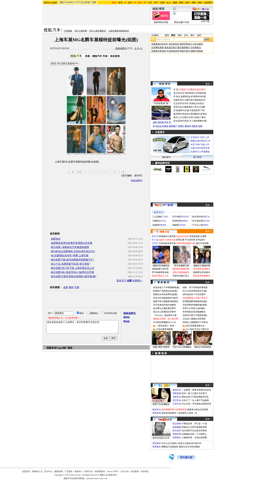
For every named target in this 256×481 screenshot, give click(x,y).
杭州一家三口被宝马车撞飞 (194, 393)
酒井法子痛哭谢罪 (202, 347)
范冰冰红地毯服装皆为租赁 (165, 298)
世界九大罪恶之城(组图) (194, 308)
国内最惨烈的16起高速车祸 (174, 409)
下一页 (121, 171)
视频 (175, 2)
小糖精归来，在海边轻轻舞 (194, 437)
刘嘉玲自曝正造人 (181, 276)
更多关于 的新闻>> (130, 280)
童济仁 (176, 117)
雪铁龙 (194, 126)
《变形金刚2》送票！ (166, 325)
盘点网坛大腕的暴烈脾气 (164, 308)
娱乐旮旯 (177, 430)
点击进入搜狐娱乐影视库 (194, 319)
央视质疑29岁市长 (159, 44)
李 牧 (175, 110)
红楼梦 (203, 236)
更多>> (208, 84)
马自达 (158, 126)
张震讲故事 (194, 236)
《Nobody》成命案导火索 (165, 315)
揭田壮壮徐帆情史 (161, 265)
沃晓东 (176, 100)
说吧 (199, 35)
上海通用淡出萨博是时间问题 (192, 96)
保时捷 (160, 122)
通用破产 (173, 126)
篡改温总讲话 (170, 47)
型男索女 (177, 437)
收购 (200, 126)
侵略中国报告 (197, 51)
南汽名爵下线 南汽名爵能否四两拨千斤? (72, 259)
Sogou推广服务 (64, 348)
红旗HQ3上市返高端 (200, 151)
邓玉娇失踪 (174, 44)
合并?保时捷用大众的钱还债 (193, 93)
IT (145, 2)
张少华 (176, 93)
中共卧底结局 (172, 51)
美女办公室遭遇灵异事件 (164, 312)
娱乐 (130, 2)
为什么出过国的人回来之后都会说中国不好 (181, 443)
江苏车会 (177, 404)
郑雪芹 (176, 107)
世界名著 (180, 240)
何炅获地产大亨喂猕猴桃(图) (166, 287)
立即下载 (205, 21)
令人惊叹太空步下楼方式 (197, 329)
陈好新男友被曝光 (201, 276)
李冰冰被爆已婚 (181, 265)
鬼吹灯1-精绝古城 (167, 240)
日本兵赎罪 (198, 44)
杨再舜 (176, 114)
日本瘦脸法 (196, 47)
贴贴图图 (177, 427)
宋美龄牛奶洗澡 (158, 51)
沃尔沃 (165, 118)
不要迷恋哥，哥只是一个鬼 (194, 423)
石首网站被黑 (157, 47)
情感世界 (177, 434)
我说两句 (208, 2)
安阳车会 (177, 397)
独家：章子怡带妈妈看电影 (195, 287)
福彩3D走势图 (202, 243)
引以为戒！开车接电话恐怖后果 (196, 404)
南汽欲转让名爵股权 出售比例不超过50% (73, 251)
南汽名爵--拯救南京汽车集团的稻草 (70, 247)
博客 (194, 2)
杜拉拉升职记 (182, 236)
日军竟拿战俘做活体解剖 (164, 305)
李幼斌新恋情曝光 (201, 269)
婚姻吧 (176, 225)
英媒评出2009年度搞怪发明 (194, 427)
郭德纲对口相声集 (167, 236)
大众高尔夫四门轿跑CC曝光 (193, 117)
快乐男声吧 (197, 216)
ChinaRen (69, 2)
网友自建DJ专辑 (181, 22)
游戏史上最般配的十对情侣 (195, 322)
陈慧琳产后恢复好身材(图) (165, 291)
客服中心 (79, 471)
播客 (181, 2)
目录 (79, 171)
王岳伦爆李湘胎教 (164, 329)
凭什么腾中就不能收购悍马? (193, 100)
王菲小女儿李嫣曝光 (182, 347)
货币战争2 (200, 240)
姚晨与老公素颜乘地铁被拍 (165, 301)
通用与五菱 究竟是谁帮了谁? (192, 110)
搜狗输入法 (37, 471)
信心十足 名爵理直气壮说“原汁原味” (70, 264)
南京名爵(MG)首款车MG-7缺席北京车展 (72, 272)
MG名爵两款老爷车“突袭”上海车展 (69, 255)
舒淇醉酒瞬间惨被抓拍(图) (195, 301)
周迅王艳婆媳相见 (181, 272)
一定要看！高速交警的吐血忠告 (196, 390)
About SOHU (113, 471)
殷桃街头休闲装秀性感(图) (165, 294)
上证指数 (157, 216)
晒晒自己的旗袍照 (170, 447)
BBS (200, 2)
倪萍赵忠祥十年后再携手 (194, 294)
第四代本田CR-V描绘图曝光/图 (192, 121)
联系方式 (89, 471)
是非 (175, 121)
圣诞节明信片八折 (160, 276)
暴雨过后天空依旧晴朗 (189, 447)
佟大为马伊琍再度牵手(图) (195, 291)
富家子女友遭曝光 (161, 404)
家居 (162, 2)
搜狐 (62, 2)
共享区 (155, 243)
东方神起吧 (197, 221)
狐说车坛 (177, 390)
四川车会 (177, 400)
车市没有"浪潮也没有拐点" (192, 103)
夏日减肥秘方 (183, 47)
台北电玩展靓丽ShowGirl (164, 322)
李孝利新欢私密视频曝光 (194, 312)
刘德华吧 (177, 221)
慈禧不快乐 (185, 51)
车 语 (175, 89)
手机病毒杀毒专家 (167, 243)
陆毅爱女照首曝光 (201, 272)
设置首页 (26, 471)
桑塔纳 (188, 126)
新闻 (167, 35)
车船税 (167, 114)
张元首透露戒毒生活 (195, 325)
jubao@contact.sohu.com (97, 478)
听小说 (155, 240)
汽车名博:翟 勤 (161, 103)
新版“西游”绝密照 (161, 347)
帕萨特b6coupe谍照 (161, 111)
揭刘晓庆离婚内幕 (181, 269)
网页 (173, 35)
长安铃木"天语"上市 (200, 137)
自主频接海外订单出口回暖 (192, 107)
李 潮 (175, 96)
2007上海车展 (80, 31)
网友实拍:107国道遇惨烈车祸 (195, 397)
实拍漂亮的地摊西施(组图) (195, 305)
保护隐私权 (100, 471)
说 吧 (170, 205)
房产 (156, 2)
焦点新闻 (177, 423)
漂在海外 (156, 443)
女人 (169, 2)
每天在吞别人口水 (161, 438)
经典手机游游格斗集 (185, 243)
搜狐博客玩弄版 (161, 22)
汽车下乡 (157, 118)
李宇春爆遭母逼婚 (160, 272)
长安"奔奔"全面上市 (200, 144)
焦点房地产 (86, 2)
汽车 (150, 2)
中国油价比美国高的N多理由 (193, 114)
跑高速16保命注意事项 (197, 409)
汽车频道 (68, 31)
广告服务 (68, 471)
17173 (78, 2)
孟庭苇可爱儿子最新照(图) (195, 315)
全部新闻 (134, 471)
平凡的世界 (190, 240)
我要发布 (51, 348)
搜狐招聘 (58, 471)
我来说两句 (121, 48)
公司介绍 (124, 471)
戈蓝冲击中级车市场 (200, 148)
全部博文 (145, 471)
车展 (76, 287)
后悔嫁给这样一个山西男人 (194, 434)
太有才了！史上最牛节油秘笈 (195, 400)
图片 (193, 35)
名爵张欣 (56, 239)
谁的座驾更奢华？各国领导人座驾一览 (179, 413)
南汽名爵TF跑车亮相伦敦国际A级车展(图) (73, 276)
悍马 (166, 122)
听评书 (155, 236)
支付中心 (48, 471)
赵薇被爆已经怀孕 (160, 269)
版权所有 (112, 475)
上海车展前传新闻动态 (118, 31)
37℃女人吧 (197, 225)
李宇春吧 (177, 216)
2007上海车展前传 (97, 31)
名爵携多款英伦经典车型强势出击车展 (71, 243)
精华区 (126, 317)
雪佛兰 (181, 126)
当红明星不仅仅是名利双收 (194, 430)
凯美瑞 (165, 126)
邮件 (187, 2)
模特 (71, 287)
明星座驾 (177, 393)
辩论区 (126, 321)
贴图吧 (156, 225)
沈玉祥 (176, 103)
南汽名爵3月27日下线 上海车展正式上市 (72, 268)
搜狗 (94, 2)
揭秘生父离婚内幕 (201, 265)
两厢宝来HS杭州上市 (200, 141)
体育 (120, 2)
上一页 (71, 171)
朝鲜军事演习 (186, 44)
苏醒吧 (156, 221)
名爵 (65, 287)
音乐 (186, 35)
